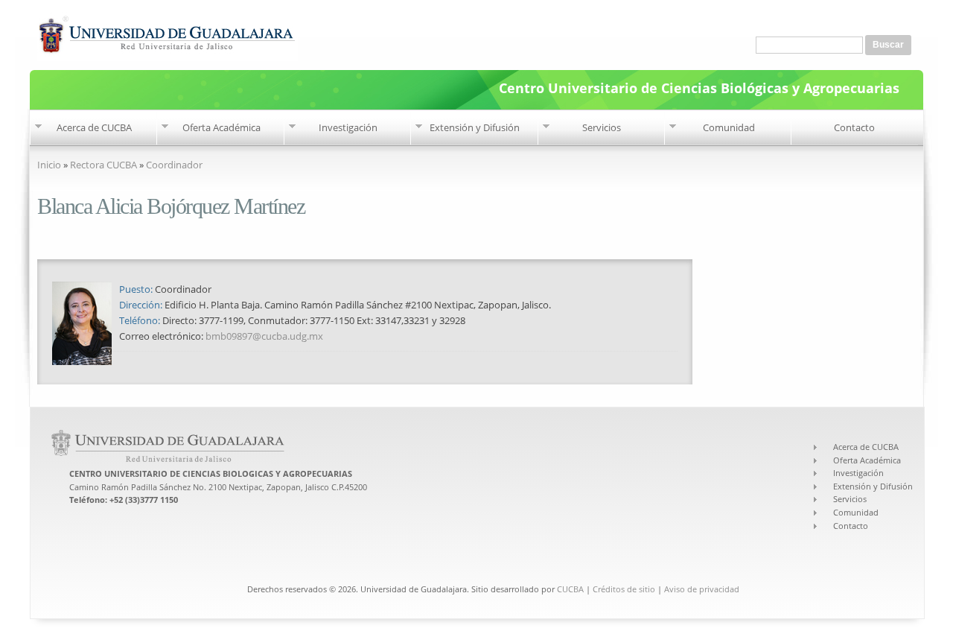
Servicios (601, 127)
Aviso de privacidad (701, 589)
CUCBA (570, 589)
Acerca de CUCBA (94, 127)
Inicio (49, 164)
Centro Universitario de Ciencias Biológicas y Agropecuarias (699, 87)
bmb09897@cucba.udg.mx (264, 336)
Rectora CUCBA (103, 164)
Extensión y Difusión (475, 127)
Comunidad (729, 127)
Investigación (348, 127)
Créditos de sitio (624, 589)
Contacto (854, 127)
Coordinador (174, 164)
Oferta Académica (221, 127)
